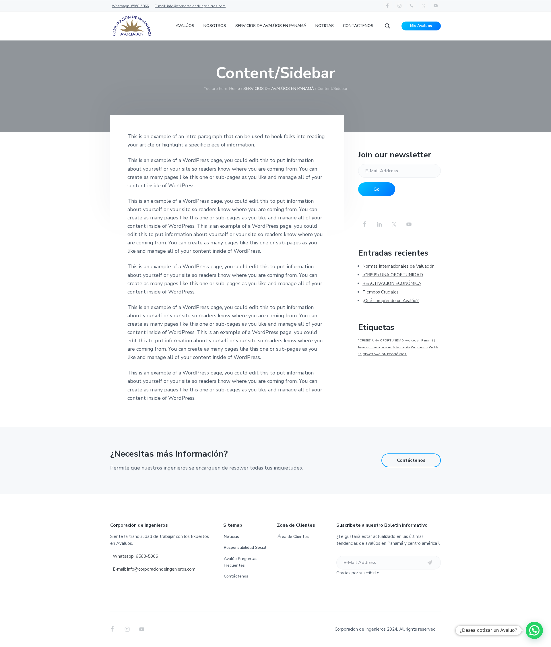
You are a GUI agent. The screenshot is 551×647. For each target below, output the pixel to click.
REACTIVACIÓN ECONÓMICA (391, 283)
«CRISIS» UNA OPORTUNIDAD (392, 275)
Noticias (231, 536)
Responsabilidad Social (245, 547)
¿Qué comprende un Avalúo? (390, 301)
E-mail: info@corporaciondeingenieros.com (190, 6)
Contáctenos (411, 460)
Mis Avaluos (421, 25)
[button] (534, 630)
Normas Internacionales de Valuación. (398, 266)
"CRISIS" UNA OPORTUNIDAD (381, 340)
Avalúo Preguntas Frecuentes (240, 562)
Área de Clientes (293, 536)
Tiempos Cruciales (380, 292)
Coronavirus (419, 347)
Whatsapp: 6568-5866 (130, 6)
